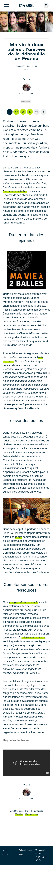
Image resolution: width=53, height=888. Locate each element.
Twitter (19, 814)
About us (6, 850)
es (16, 112)
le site (18, 537)
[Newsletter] (36, 860)
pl (43, 112)
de (23, 112)
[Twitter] (39, 857)
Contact (6, 854)
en (36, 112)
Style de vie (26, 101)
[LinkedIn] (40, 860)
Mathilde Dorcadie (26, 93)
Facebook (31, 814)
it (29, 112)
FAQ (21, 854)
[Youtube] (46, 857)
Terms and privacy (39, 851)
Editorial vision (25, 850)
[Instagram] (43, 857)
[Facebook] (36, 857)
